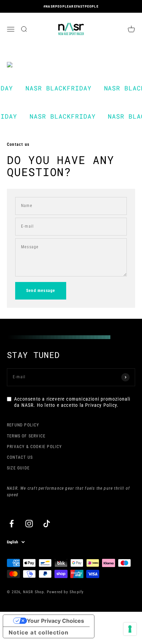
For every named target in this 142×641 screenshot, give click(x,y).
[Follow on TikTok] (46, 523)
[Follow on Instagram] (29, 523)
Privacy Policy (101, 405)
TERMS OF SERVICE (26, 436)
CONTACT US (20, 457)
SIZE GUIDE (18, 468)
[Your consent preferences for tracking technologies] (129, 628)
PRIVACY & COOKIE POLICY (34, 446)
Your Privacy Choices (55, 620)
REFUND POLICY (23, 425)
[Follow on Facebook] (11, 523)
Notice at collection (39, 632)
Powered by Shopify (65, 592)
